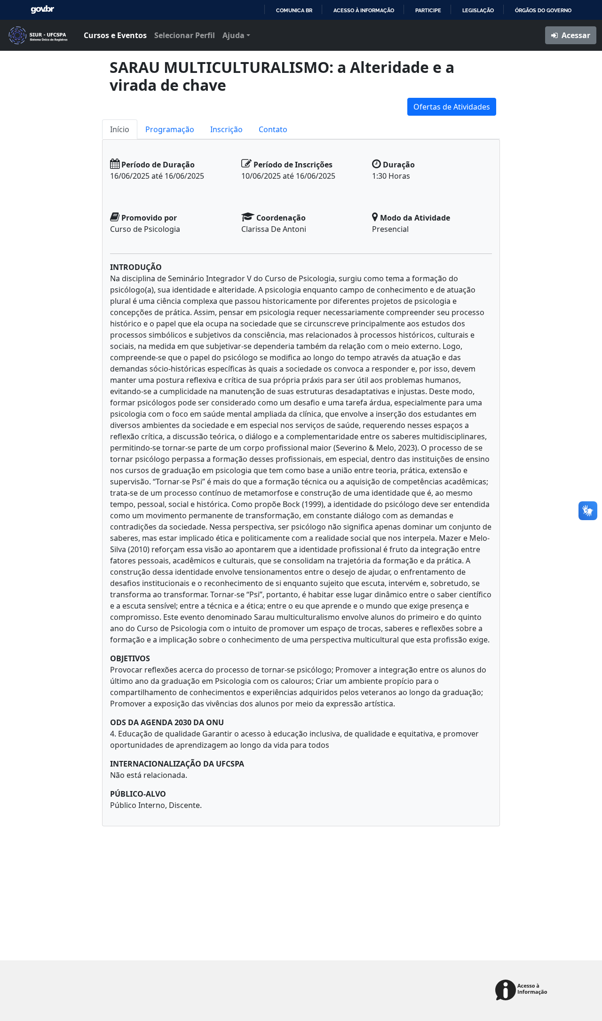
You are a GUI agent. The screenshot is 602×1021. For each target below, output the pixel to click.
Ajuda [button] (233, 35)
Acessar (575, 35)
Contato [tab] (273, 129)
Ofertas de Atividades (451, 107)
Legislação (478, 10)
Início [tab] (119, 129)
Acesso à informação (363, 10)
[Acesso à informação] (522, 990)
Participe (428, 10)
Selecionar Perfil (184, 35)
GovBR (42, 9)
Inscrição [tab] (226, 129)
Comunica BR (294, 10)
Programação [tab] (169, 129)
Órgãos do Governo (543, 10)
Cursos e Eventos (115, 35)
